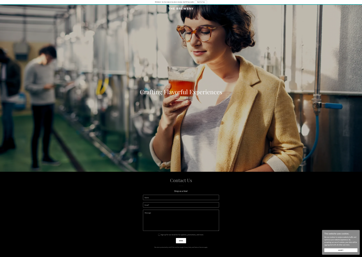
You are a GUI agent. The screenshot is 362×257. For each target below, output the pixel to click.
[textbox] (181, 197)
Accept (340, 250)
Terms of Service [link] (199, 247)
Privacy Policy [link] (188, 247)
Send (181, 241)
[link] (181, 9)
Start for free (201, 2)
